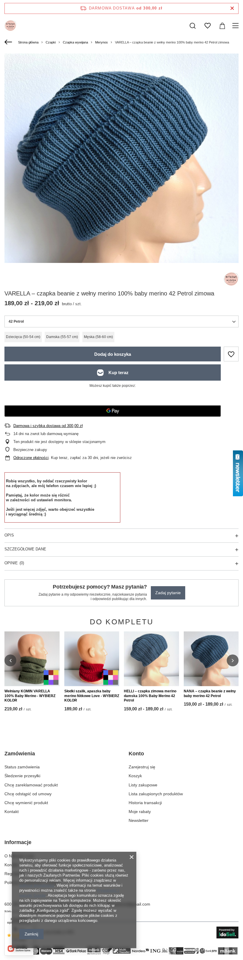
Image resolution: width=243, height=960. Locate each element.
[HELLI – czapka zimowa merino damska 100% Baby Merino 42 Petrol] (151, 658)
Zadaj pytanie (168, 592)
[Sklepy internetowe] (227, 932)
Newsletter (138, 820)
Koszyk (135, 775)
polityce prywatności (36, 885)
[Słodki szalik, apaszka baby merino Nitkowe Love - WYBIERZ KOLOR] (91, 658)
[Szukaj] (192, 26)
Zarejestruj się (142, 767)
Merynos (101, 42)
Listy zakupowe (143, 785)
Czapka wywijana (75, 42)
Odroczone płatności (31, 457)
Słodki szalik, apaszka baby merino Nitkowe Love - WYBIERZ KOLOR (91, 695)
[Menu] (236, 26)
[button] (10, 660)
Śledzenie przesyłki (22, 775)
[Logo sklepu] (10, 26)
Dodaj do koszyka (112, 354)
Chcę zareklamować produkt (31, 785)
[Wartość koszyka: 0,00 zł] (222, 26)
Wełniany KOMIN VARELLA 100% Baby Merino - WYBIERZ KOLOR (29, 695)
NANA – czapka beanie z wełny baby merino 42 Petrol (210, 693)
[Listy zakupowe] (207, 26)
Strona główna (28, 42)
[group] (121, 209)
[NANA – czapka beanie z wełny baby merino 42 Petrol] (211, 658)
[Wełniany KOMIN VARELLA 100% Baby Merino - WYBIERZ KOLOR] (32, 658)
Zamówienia (19, 754)
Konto (136, 754)
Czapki (51, 42)
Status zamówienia (22, 767)
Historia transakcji (145, 802)
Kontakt (11, 811)
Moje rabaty (140, 811)
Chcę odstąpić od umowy (28, 793)
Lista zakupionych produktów (156, 793)
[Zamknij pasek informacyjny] (232, 8)
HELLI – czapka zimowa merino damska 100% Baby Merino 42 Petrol (150, 695)
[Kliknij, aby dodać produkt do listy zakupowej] (231, 354)
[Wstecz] (9, 42)
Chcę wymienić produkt (26, 802)
